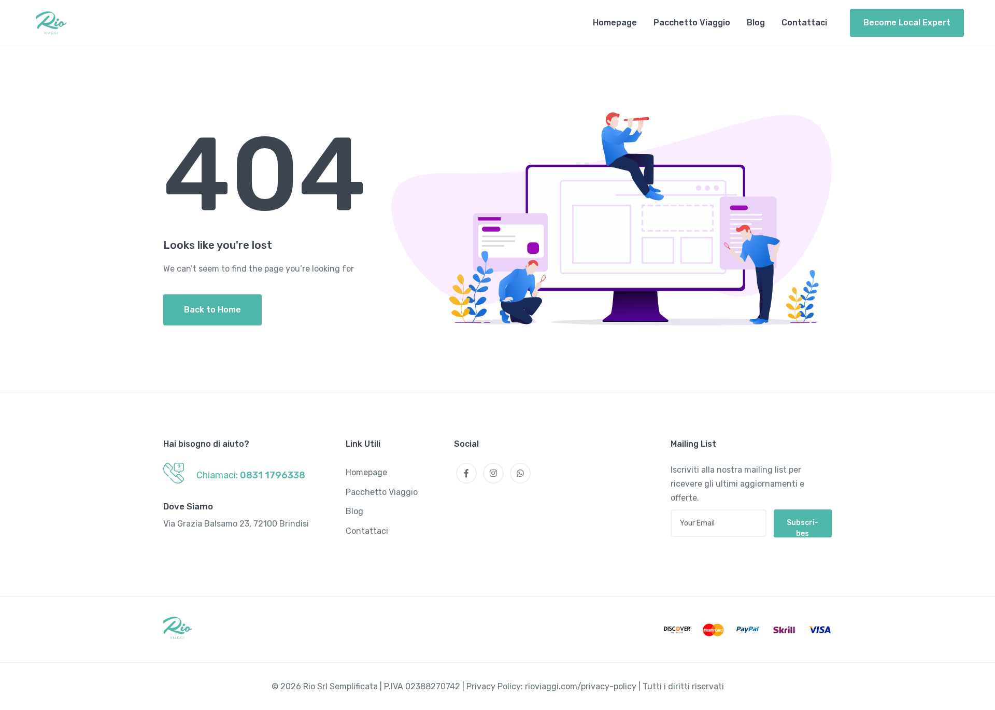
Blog (756, 22)
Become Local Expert (906, 22)
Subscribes (802, 527)
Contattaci (804, 22)
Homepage (615, 22)
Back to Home (212, 310)
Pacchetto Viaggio (691, 22)
